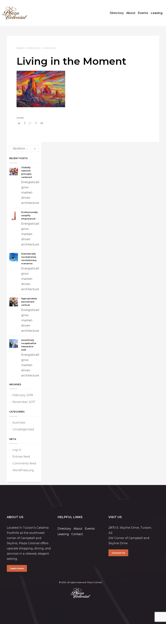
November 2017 (23, 402)
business (18, 422)
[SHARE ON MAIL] (41, 123)
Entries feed (21, 456)
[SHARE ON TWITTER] (19, 123)
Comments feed (24, 463)
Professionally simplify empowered (29, 215)
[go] (34, 148)
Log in (16, 450)
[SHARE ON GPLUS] (30, 123)
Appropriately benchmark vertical (29, 301)
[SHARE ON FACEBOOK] (24, 123)
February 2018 (22, 395)
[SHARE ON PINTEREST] (36, 123)
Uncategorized (23, 429)
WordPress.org (23, 470)
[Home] (80, 593)
